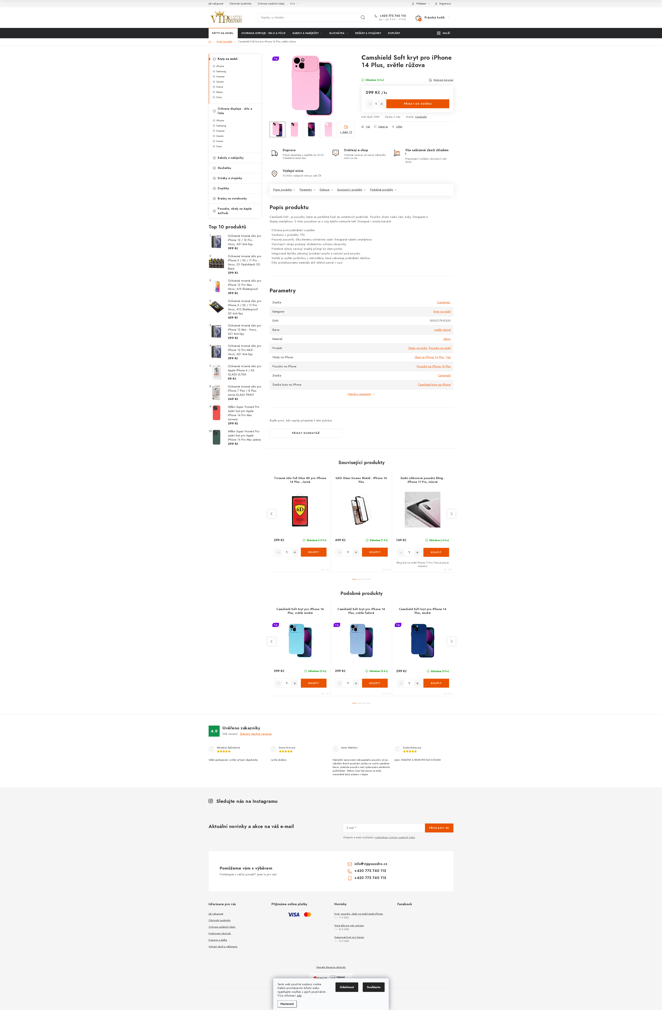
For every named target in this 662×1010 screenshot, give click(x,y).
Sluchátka (224, 168)
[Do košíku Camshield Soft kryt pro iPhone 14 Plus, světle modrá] (314, 683)
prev (272, 514)
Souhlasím (373, 987)
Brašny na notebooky (232, 198)
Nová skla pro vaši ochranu (349, 925)
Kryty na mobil (442, 312)
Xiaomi (220, 81)
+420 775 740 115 (392, 16)
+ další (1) (346, 132)
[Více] (443, 33)
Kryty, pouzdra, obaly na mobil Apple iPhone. (358, 914)
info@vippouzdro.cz (370, 863)
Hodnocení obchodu (220, 933)
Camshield (444, 376)
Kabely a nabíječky (231, 158)
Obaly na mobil (417, 348)
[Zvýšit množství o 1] (382, 104)
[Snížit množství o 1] (370, 104)
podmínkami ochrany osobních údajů (395, 837)
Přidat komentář (306, 433)
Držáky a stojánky (230, 178)
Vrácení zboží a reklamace (223, 946)
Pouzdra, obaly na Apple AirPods (235, 211)
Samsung (221, 71)
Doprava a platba (218, 940)
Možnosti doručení (444, 80)
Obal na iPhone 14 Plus (429, 357)
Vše (448, 357)
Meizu (219, 92)
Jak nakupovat (216, 3)
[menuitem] (223, 33)
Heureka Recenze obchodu (331, 967)
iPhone (220, 66)
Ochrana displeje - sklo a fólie (235, 111)
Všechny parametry (359, 394)
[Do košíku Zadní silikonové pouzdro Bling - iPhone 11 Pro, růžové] (436, 552)
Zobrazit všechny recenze (256, 734)
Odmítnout (347, 987)
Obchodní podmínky (240, 3)
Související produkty (349, 190)
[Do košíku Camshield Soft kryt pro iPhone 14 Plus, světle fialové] (375, 683)
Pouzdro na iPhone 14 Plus (434, 366)
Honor (219, 87)
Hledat (363, 17)
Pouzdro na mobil (440, 348)
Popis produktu (282, 190)
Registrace (445, 3)
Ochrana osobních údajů (271, 3)
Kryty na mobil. (228, 59)
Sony (219, 97)
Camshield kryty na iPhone (434, 385)
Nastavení (287, 1004)
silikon (447, 339)
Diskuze (325, 190)
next (451, 514)
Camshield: (421, 117)
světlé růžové (442, 330)
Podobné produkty (381, 190)
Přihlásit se (439, 828)
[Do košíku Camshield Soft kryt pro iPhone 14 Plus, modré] (436, 683)
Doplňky (223, 188)
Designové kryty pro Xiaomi (349, 937)
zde (299, 996)
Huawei (220, 76)
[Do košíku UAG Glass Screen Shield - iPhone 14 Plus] (375, 552)
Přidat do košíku (418, 103)
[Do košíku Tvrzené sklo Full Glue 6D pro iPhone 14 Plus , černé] (314, 552)
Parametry (306, 190)
